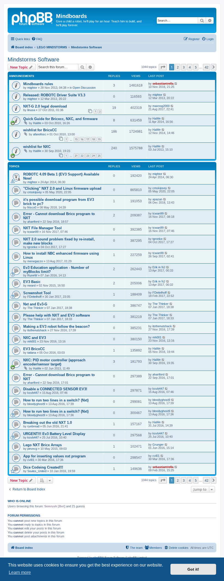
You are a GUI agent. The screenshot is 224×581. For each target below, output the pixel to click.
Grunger (158, 444)
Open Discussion (84, 87)
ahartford (33, 221)
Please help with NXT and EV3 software (56, 315)
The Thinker (35, 307)
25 (99, 155)
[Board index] (32, 17)
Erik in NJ (158, 267)
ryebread (33, 426)
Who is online (19, 501)
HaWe (37, 123)
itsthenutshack (37, 330)
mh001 (31, 341)
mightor (32, 87)
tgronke (32, 247)
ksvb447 (33, 392)
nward (31, 285)
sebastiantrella (162, 83)
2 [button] (178, 67)
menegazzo (35, 261)
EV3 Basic (31, 282)
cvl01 (30, 459)
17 (87, 139)
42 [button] (206, 67)
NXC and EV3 (34, 338)
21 (76, 155)
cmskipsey (34, 192)
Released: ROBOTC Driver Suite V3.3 (54, 95)
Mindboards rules (38, 84)
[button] (163, 67)
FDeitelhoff (34, 296)
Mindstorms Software (33, 59)
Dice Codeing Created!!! (43, 467)
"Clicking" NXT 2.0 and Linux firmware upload (62, 188)
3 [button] (184, 67)
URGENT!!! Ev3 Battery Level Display (54, 434)
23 (87, 155)
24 (93, 155)
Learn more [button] (20, 572)
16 (82, 139)
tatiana (31, 352)
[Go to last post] (176, 83)
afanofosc (39, 134)
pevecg (32, 448)
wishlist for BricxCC (40, 130)
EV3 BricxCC (34, 349)
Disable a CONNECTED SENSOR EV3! (55, 389)
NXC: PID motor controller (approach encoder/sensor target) (54, 362)
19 (99, 139)
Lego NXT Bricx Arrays (42, 445)
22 (82, 155)
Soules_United (36, 471)
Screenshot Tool (37, 293)
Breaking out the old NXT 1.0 (47, 423)
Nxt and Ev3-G (35, 304)
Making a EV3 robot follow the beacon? (56, 326)
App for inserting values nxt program (54, 456)
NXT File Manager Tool (42, 228)
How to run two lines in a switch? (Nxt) (56, 400)
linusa (31, 110)
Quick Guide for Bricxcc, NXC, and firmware (60, 119)
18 (93, 139)
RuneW (32, 275)
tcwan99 (158, 213)
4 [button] (190, 67)
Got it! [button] (193, 569)
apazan (157, 199)
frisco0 (31, 207)
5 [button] (196, 67)
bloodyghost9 (36, 404)
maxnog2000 (161, 106)
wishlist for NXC (37, 147)
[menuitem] (36, 39)
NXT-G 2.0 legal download (45, 106)
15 (76, 139)
